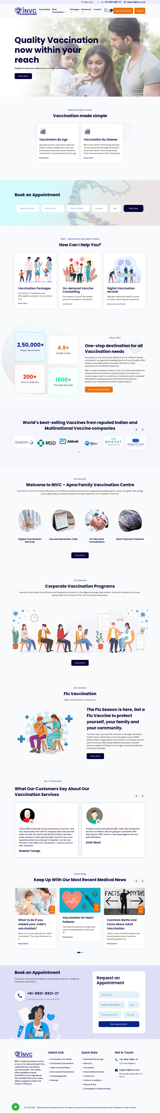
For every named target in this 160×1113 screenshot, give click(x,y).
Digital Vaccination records (121, 290)
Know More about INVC (98, 389)
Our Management (58, 1076)
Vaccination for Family (60, 1059)
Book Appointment (123, 11)
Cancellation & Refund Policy (97, 1088)
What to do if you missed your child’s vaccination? (32, 924)
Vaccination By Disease (100, 139)
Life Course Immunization (62, 1071)
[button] (78, 452)
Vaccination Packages (34, 288)
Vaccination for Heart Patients (78, 920)
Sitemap (54, 1080)
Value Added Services (94, 1071)
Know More (23, 76)
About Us (88, 1063)
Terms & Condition (92, 1080)
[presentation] (136, 429)
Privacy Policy (90, 1084)
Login (140, 11)
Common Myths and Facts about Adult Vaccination (122, 924)
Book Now (44, 158)
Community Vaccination (61, 1063)
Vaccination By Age (53, 139)
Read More (23, 943)
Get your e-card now (116, 304)
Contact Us (67, 304)
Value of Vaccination (60, 1067)
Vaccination (44, 9)
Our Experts (89, 1067)
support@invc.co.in (136, 2)
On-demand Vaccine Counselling (78, 290)
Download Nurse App (93, 1059)
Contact (97, 9)
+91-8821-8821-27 (112, 2)
